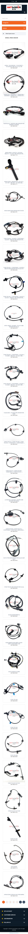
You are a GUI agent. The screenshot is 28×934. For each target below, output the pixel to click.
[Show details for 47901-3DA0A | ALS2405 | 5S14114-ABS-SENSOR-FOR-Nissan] (14, 314)
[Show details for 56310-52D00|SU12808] (14, 660)
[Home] (3, 33)
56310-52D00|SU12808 (14, 671)
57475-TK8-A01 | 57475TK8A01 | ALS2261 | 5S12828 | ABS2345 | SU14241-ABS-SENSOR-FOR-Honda (14, 384)
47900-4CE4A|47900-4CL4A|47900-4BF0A (14, 894)
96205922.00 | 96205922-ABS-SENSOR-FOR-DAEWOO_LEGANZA (14, 124)
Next (20, 902)
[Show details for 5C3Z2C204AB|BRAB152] (14, 603)
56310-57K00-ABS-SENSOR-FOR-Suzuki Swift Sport (14, 558)
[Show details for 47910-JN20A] (14, 855)
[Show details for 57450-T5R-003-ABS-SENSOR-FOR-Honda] (14, 575)
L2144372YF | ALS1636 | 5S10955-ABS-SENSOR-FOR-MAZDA (14, 500)
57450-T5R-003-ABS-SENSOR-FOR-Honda (14, 587)
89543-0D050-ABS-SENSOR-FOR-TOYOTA (14, 210)
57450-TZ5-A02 (14, 727)
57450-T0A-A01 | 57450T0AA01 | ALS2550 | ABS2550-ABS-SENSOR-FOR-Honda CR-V (14, 268)
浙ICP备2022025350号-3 (14, 933)
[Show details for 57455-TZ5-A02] (14, 688)
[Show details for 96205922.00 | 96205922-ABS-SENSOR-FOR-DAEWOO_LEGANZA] (14, 112)
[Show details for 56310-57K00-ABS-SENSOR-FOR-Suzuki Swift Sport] (14, 546)
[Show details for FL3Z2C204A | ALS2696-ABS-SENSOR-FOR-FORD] (14, 401)
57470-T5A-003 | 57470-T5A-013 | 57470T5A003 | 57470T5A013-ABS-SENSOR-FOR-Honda (14, 529)
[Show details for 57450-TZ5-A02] (14, 715)
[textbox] (14, 18)
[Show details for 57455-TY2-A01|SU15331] (14, 771)
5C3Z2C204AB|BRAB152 (14, 614)
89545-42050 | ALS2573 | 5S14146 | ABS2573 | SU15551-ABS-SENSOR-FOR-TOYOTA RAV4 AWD (14, 153)
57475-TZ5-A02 (14, 755)
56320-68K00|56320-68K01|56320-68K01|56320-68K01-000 (14, 643)
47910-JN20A (14, 866)
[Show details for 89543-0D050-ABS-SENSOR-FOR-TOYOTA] (14, 199)
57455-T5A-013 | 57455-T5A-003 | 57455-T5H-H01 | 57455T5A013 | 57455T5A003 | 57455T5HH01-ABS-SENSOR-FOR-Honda (14, 442)
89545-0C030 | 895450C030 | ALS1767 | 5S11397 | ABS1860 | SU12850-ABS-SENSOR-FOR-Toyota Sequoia (14, 182)
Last (23, 902)
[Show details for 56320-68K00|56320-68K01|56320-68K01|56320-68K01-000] (14, 631)
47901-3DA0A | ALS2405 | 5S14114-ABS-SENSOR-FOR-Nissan (14, 326)
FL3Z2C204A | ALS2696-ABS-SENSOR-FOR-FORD (14, 413)
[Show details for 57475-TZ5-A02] (14, 743)
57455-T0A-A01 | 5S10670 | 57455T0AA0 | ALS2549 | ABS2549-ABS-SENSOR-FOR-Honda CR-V (14, 239)
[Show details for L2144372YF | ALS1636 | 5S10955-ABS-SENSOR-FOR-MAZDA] (14, 488)
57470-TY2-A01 (14, 838)
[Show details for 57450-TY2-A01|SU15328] (14, 799)
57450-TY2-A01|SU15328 (14, 811)
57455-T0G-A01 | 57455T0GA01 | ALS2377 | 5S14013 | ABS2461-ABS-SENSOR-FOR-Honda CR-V (14, 297)
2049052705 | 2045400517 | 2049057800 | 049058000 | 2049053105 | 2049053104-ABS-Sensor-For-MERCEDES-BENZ (14, 95)
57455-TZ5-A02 (14, 699)
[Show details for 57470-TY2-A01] (14, 827)
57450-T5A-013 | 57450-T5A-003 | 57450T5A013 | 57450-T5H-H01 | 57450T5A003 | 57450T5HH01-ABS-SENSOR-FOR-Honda (14, 471)
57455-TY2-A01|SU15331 (14, 783)
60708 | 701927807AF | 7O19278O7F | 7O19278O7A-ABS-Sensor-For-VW (14, 66)
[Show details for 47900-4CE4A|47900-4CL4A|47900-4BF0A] (14, 883)
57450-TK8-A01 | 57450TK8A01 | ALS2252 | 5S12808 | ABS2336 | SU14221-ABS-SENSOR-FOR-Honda (14, 355)
